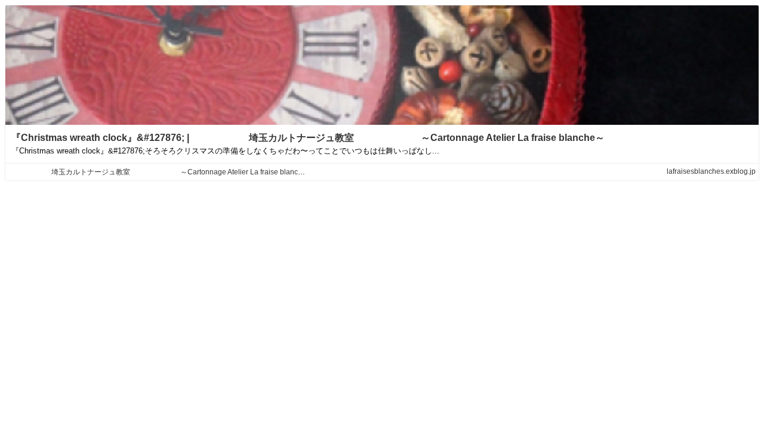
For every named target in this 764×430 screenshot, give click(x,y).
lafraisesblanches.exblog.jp (711, 171)
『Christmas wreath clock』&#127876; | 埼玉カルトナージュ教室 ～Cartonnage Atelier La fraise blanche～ (312, 138)
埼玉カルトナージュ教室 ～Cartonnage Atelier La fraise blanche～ (164, 172)
